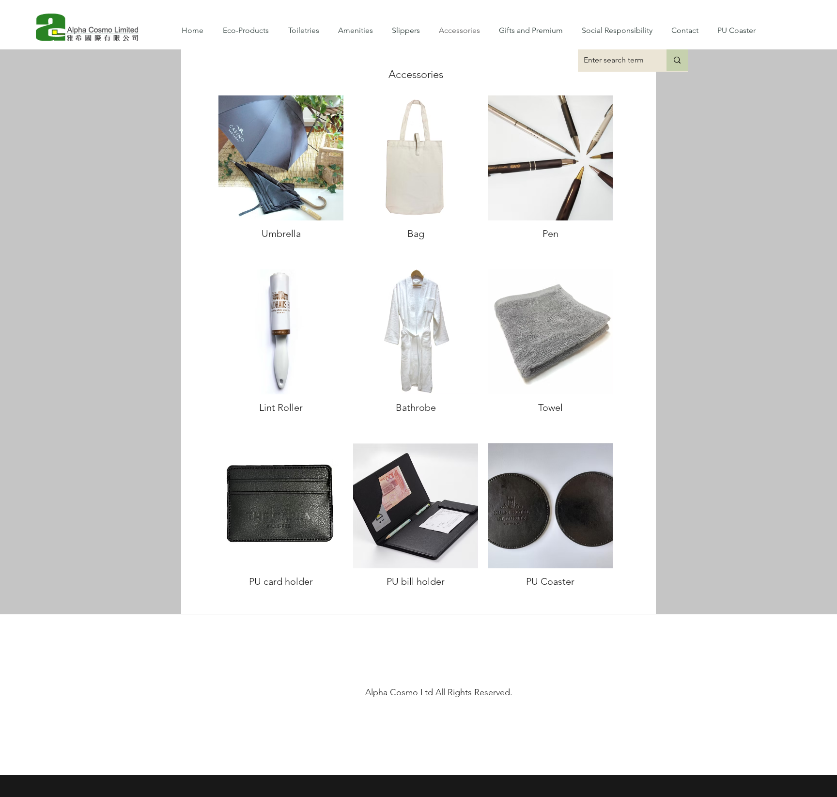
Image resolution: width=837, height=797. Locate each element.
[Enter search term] (677, 60)
